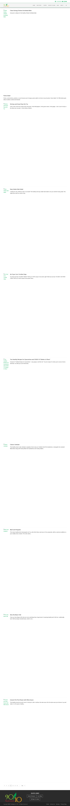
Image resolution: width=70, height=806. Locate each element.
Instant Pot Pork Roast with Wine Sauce (21, 700)
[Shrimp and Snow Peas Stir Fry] (6, 144)
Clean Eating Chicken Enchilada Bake (21, 10)
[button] (66, 5)
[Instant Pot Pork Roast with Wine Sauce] (6, 740)
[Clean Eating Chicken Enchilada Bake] (6, 50)
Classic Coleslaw (14, 444)
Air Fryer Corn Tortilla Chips (18, 274)
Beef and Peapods (15, 529)
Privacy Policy (63, 804)
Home (47, 804)
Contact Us (52, 804)
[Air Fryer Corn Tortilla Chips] (6, 314)
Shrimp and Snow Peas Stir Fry (19, 104)
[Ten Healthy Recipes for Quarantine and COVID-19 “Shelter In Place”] (6, 399)
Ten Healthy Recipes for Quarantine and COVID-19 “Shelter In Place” (30, 359)
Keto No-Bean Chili (15, 615)
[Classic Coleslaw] (6, 484)
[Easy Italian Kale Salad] (6, 229)
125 (22, 785)
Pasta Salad (7, 95)
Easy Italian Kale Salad (16, 189)
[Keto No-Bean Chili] (6, 655)
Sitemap (58, 804)
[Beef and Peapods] (6, 570)
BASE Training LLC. (12, 804)
